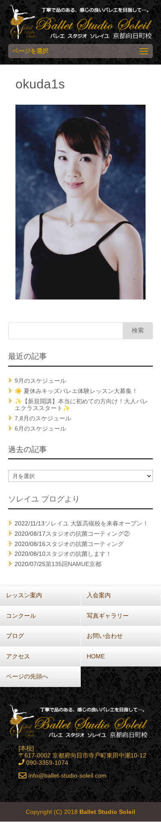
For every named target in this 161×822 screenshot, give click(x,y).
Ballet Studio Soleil (107, 811)
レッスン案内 (24, 595)
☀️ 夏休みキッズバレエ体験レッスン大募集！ (76, 391)
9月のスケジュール (40, 380)
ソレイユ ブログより (44, 499)
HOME (96, 656)
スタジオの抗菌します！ (79, 553)
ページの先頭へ (27, 676)
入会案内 (99, 595)
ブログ (15, 635)
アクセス (18, 656)
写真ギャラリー (108, 615)
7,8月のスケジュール (43, 418)
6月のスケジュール (40, 428)
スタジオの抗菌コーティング (85, 543)
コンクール (21, 615)
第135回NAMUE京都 (73, 564)
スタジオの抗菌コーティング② (88, 533)
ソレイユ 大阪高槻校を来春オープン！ (97, 523)
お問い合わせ (105, 635)
